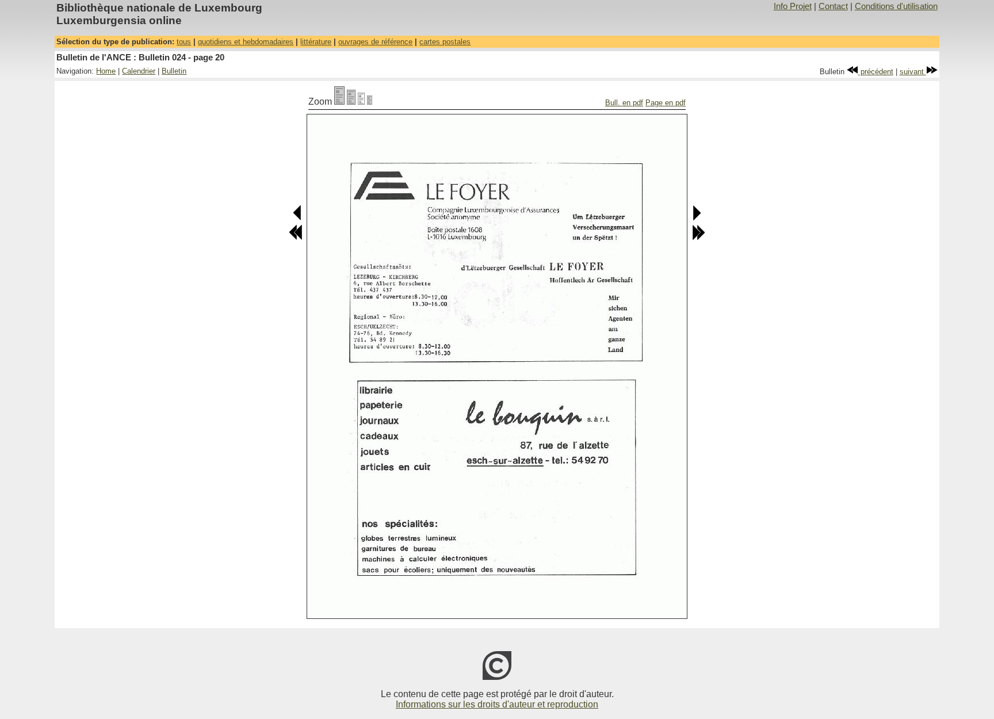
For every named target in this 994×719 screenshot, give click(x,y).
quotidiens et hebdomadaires (245, 41)
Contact (833, 6)
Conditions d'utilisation (896, 6)
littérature (315, 41)
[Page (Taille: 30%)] (369, 101)
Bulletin (174, 71)
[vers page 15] (296, 238)
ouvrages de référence (375, 41)
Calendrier (138, 71)
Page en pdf (665, 102)
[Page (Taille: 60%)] (361, 101)
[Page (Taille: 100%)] (339, 101)
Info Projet (793, 6)
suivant (913, 71)
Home (106, 71)
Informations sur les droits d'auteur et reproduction (497, 704)
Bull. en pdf (624, 102)
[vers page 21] (696, 218)
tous (184, 41)
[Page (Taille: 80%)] (351, 101)
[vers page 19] (298, 218)
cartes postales (445, 41)
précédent (875, 71)
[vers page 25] (698, 238)
